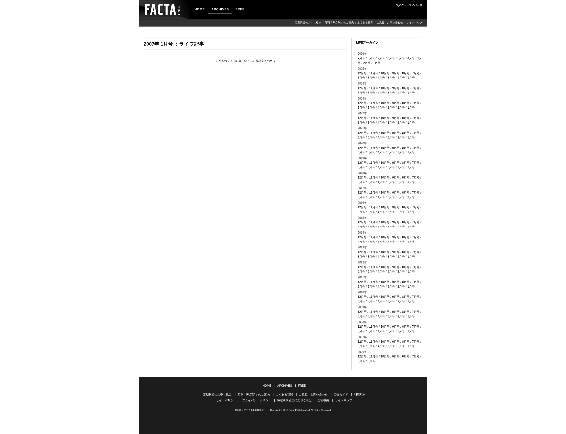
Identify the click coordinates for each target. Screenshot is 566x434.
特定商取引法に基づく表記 (294, 400)
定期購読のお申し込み (308, 22)
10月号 (385, 73)
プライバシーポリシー (256, 400)
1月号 (377, 63)
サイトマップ (414, 22)
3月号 (391, 77)
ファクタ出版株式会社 (255, 410)
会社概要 (323, 400)
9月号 (361, 58)
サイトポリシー (226, 400)
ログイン (400, 5)
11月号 (373, 73)
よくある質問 (365, 22)
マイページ (415, 5)
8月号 (371, 58)
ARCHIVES (220, 9)
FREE (240, 9)
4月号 (411, 58)
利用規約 (359, 394)
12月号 (362, 73)
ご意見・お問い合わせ (390, 22)
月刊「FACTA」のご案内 (339, 22)
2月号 (367, 63)
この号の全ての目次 (262, 61)
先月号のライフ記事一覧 (231, 61)
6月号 (391, 58)
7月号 (381, 58)
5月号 (401, 58)
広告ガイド (341, 394)
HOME (200, 9)
